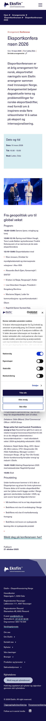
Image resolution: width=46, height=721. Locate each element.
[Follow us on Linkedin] (30, 711)
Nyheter (7, 647)
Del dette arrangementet (16, 53)
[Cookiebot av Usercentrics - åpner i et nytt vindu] (28, 312)
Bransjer (7, 656)
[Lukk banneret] (42, 312)
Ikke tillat (23, 407)
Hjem (6, 14)
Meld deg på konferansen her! (23, 537)
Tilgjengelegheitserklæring (15, 704)
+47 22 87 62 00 (21, 618)
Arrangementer (18, 14)
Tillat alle (23, 393)
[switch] (40, 361)
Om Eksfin (8, 636)
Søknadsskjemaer (11, 667)
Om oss (7, 632)
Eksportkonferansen (12, 17)
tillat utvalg (23, 400)
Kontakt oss (9, 641)
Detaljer (35, 385)
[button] (14, 5)
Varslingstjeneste (11, 626)
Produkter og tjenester (13, 661)
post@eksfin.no (16, 615)
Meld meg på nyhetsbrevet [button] (18, 680)
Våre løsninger (10, 652)
